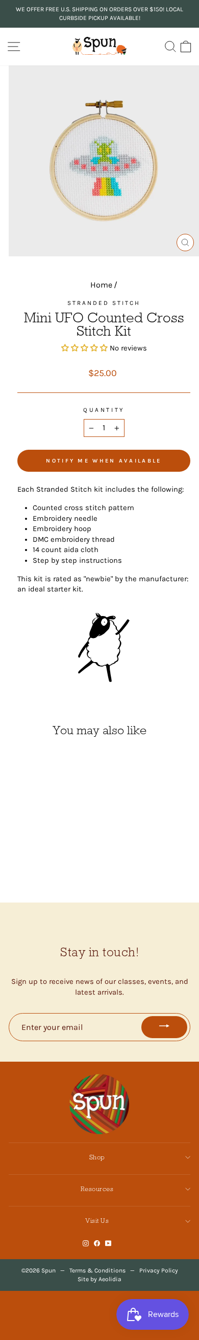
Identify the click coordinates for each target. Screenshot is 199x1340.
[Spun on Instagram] (86, 1243)
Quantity (103, 409)
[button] (85, 348)
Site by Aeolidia (99, 1279)
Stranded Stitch (103, 302)
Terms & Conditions (97, 1270)
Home (101, 285)
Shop (97, 1157)
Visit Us (97, 1220)
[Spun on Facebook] (97, 1243)
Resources (97, 1189)
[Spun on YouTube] (108, 1243)
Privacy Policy (158, 1270)
